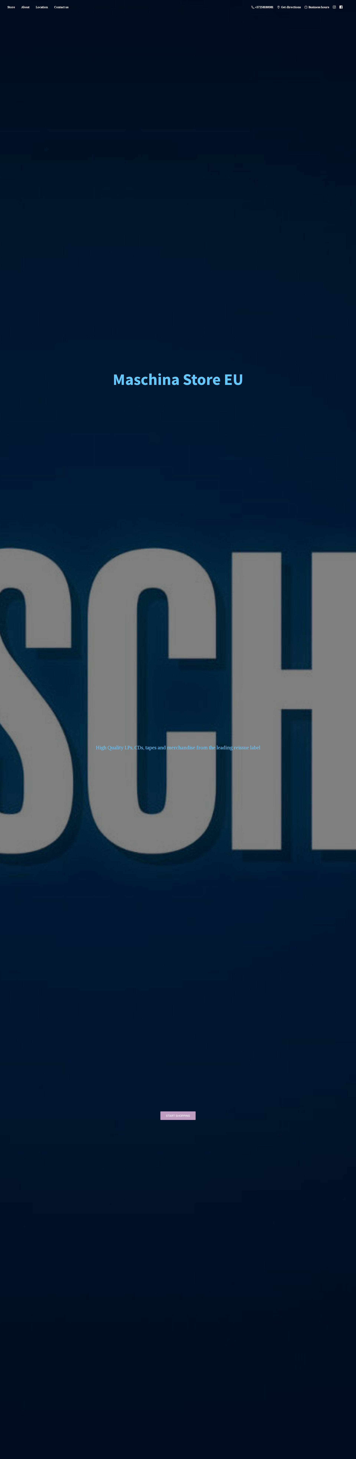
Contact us (61, 7)
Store (11, 7)
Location (42, 7)
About (25, 7)
